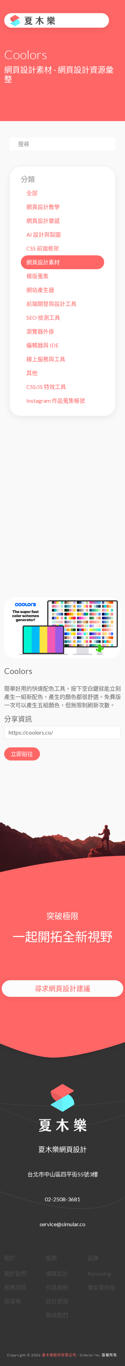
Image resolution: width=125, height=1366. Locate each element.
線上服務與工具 (45, 359)
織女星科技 (101, 1287)
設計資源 (57, 1301)
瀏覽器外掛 (40, 331)
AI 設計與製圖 (43, 234)
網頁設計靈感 (43, 220)
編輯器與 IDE (42, 345)
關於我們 (15, 1273)
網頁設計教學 (43, 206)
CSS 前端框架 (42, 248)
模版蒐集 (37, 276)
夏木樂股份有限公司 (59, 1355)
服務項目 (15, 1287)
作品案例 (57, 1287)
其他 (32, 373)
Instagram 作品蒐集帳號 (55, 400)
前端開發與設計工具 (51, 303)
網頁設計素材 (43, 262)
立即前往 (22, 753)
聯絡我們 (57, 1315)
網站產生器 (40, 289)
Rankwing (99, 1273)
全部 (32, 193)
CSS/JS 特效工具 (46, 386)
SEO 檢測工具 (43, 317)
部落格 (12, 1301)
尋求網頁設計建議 (62, 988)
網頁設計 (57, 1273)
